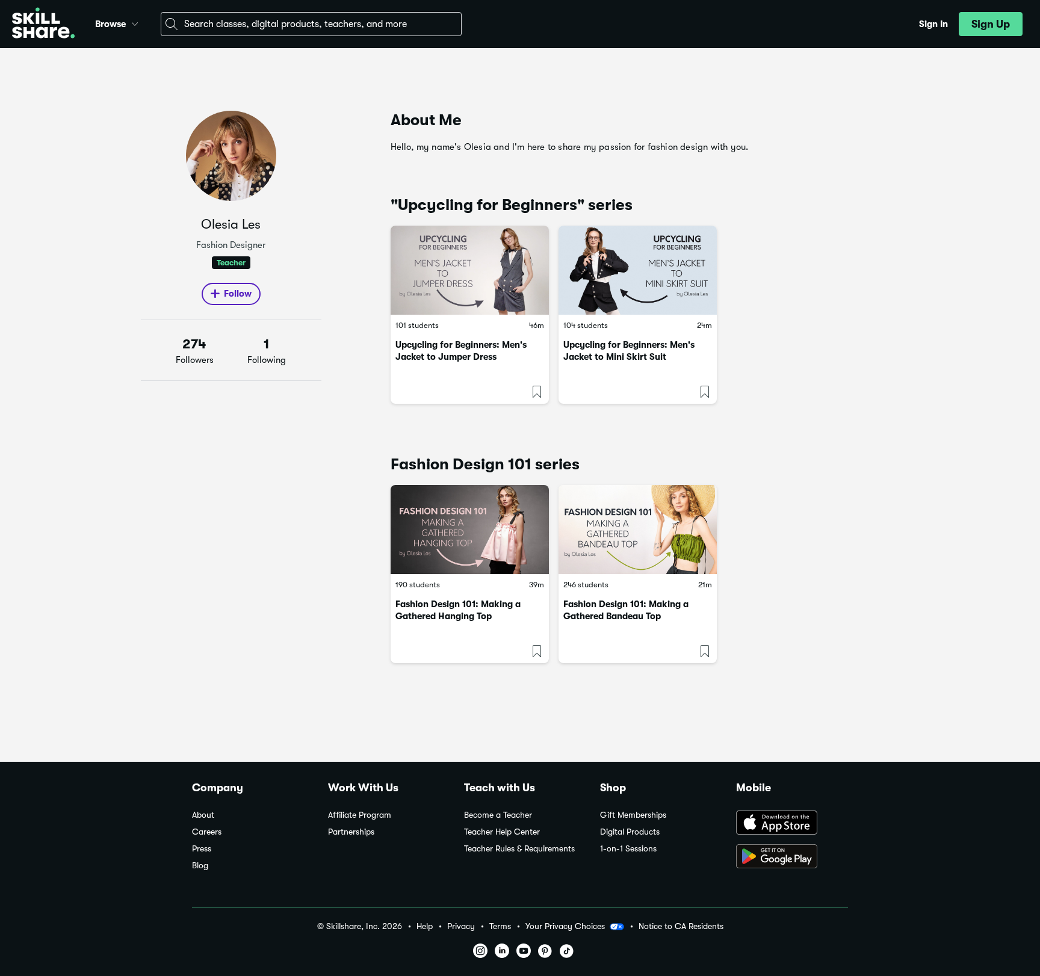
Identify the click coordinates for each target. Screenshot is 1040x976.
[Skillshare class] (470, 270)
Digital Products (630, 831)
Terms (500, 926)
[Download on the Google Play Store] (792, 857)
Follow (238, 293)
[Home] (43, 24)
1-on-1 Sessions (628, 848)
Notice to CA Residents (681, 926)
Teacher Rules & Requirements (519, 848)
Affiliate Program (359, 815)
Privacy (461, 926)
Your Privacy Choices (565, 926)
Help (424, 926)
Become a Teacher (498, 815)
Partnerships (351, 831)
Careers (206, 831)
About (203, 815)
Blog (200, 865)
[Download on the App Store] (792, 824)
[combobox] (311, 24)
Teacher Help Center (502, 831)
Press (201, 848)
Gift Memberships (633, 815)
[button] (135, 22)
